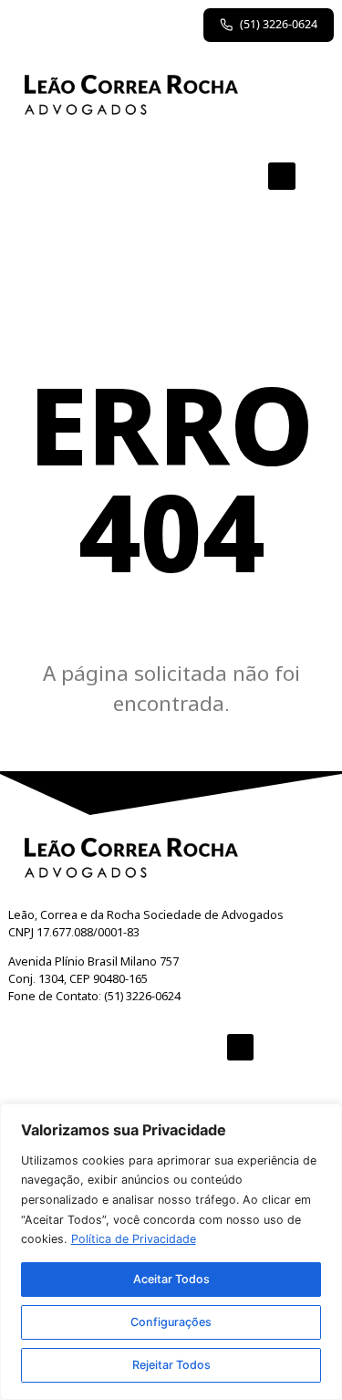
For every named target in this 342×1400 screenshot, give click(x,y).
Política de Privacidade (133, 1239)
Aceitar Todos (171, 1279)
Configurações (171, 1322)
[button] (281, 176)
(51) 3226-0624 (278, 24)
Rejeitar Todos (171, 1365)
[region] (171, 1251)
